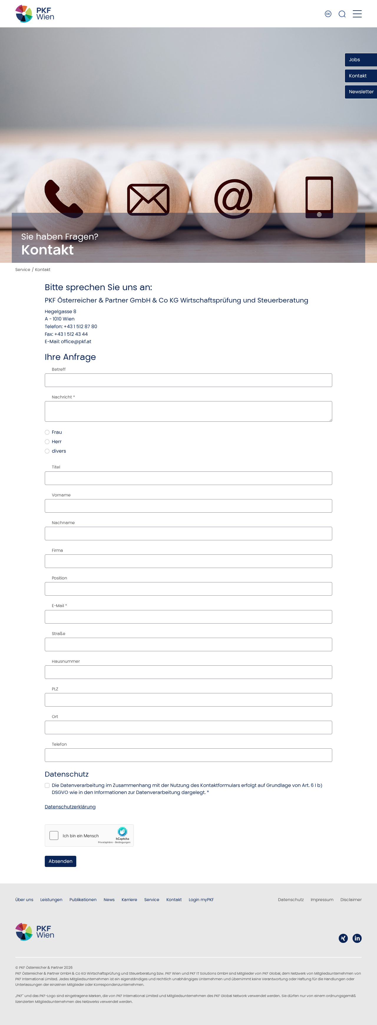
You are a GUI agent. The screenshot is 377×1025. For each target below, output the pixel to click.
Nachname (63, 523)
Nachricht (63, 397)
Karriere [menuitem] (129, 900)
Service (22, 270)
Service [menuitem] (151, 900)
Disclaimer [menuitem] (351, 900)
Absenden (60, 861)
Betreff (59, 369)
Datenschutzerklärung (70, 806)
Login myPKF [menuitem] (201, 900)
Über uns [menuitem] (24, 900)
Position (59, 578)
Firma (57, 550)
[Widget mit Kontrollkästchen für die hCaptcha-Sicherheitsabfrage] (89, 835)
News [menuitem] (109, 900)
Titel (56, 467)
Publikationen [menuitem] (83, 900)
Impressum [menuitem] (322, 900)
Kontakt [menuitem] (174, 900)
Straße (58, 634)
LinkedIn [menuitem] (357, 938)
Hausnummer (66, 661)
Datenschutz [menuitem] (291, 900)
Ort (55, 717)
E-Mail (59, 606)
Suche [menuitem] (342, 13)
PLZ (55, 689)
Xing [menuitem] (343, 938)
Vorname (61, 495)
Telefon (59, 744)
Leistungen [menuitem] (51, 900)
